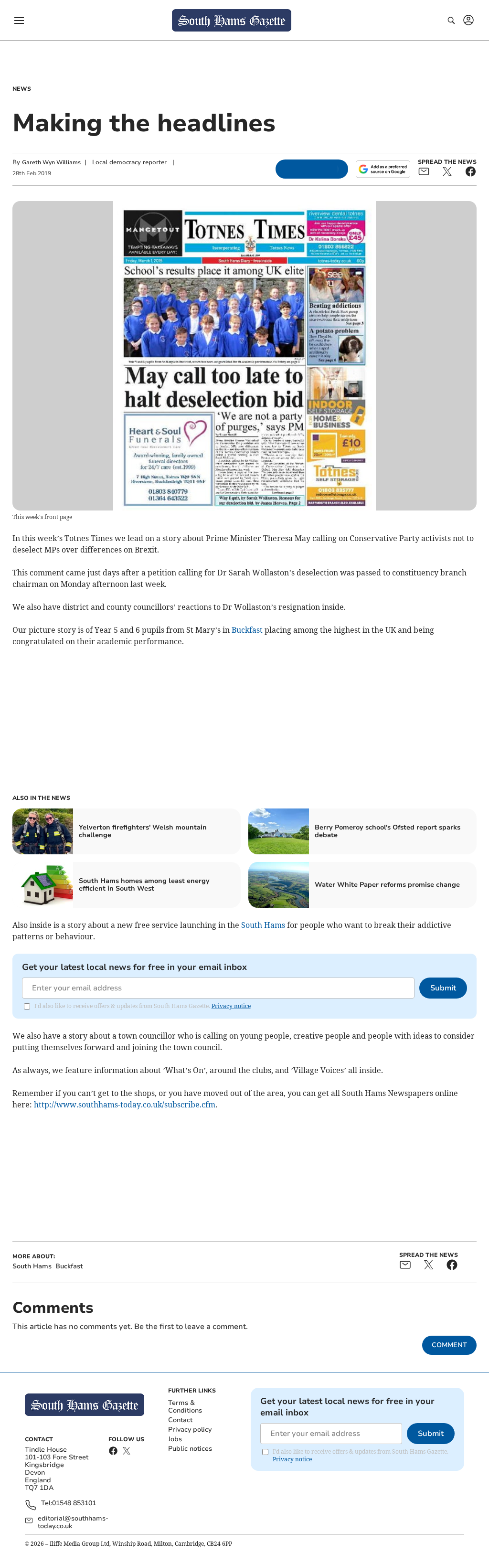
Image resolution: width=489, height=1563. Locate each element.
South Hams (263, 925)
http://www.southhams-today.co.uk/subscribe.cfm (124, 1104)
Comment (449, 1345)
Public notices (190, 1448)
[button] (19, 20)
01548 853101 (74, 1503)
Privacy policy (190, 1429)
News (21, 89)
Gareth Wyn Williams (51, 162)
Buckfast (247, 630)
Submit (443, 988)
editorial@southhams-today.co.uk (73, 1522)
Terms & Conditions (185, 1406)
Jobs (175, 1439)
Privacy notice (231, 1006)
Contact (180, 1420)
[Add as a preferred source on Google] (383, 169)
